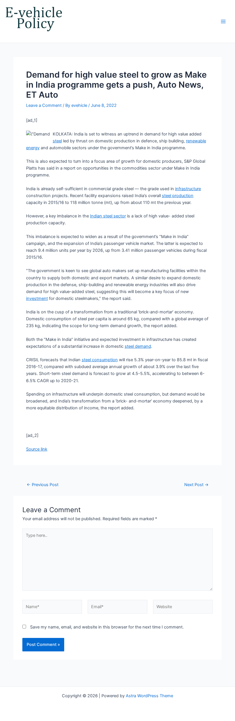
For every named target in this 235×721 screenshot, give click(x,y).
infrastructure (188, 188)
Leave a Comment (44, 105)
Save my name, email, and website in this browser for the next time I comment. (107, 627)
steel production (177, 195)
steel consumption (100, 359)
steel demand (138, 346)
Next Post (196, 485)
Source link (36, 449)
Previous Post (42, 485)
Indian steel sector (108, 216)
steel (57, 141)
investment (37, 298)
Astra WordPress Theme (149, 695)
